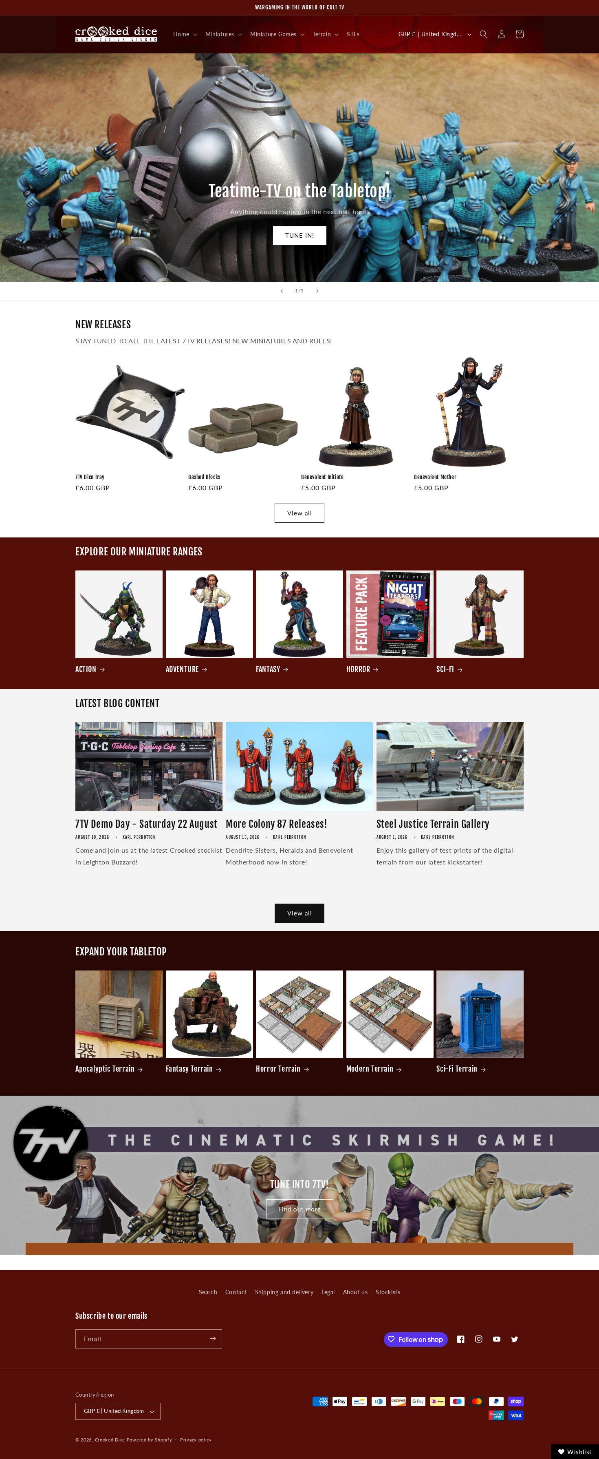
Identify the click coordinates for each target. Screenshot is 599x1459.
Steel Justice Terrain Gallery (433, 824)
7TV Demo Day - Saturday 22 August (146, 824)
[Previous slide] (282, 291)
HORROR (358, 669)
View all (299, 513)
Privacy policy (196, 1439)
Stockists (388, 1292)
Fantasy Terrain (189, 1068)
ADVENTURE (182, 669)
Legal (328, 1292)
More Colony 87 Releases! (276, 824)
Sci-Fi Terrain (456, 1068)
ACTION (86, 669)
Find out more (299, 1209)
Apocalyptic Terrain (104, 1068)
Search (208, 1292)
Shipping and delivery (284, 1292)
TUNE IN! (299, 235)
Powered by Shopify (149, 1440)
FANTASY (268, 669)
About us (355, 1292)
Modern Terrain (369, 1068)
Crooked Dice (110, 1440)
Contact (236, 1292)
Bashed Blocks (204, 477)
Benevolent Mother (435, 477)
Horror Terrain (278, 1068)
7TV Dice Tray (90, 477)
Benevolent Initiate (322, 477)
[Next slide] (317, 291)
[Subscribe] (213, 1338)
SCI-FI (445, 669)
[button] (184, 34)
